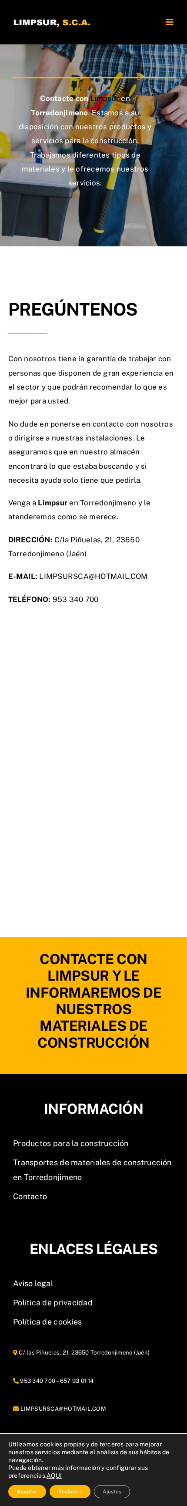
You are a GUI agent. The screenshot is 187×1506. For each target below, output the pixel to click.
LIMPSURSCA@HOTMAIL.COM (63, 1408)
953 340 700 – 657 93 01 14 (56, 1381)
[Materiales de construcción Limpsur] (51, 12)
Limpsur (105, 98)
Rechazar (70, 1492)
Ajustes (112, 1492)
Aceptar (27, 1492)
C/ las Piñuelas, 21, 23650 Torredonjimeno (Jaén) (83, 1352)
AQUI (54, 1475)
